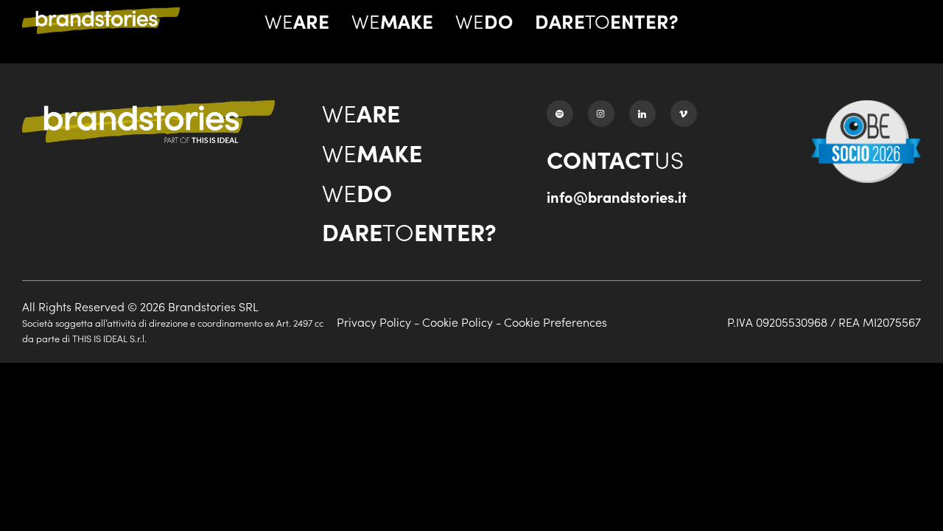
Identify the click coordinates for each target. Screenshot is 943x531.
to (607, 21)
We (296, 21)
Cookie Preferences (555, 322)
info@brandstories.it (617, 196)
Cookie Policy (457, 322)
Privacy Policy (374, 322)
